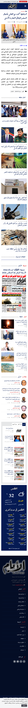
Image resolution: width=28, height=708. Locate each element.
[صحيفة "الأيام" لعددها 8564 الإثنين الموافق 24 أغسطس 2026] (19, 475)
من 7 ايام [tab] (20, 424)
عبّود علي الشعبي (16, 408)
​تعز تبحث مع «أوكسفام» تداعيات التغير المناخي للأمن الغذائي (15, 173)
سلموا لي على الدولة (9, 428)
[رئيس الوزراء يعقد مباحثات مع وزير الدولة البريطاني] (7, 335)
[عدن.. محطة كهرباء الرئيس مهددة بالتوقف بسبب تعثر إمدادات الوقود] (7, 367)
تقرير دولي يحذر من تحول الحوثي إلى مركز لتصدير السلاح (15, 224)
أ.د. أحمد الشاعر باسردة (15, 392)
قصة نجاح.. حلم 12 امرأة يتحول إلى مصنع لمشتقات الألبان (15, 199)
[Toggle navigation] (25, 6)
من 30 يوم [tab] (15, 424)
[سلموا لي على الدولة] (19, 431)
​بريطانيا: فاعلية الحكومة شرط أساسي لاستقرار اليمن (21, 343)
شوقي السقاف (17, 401)
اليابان (12, 91)
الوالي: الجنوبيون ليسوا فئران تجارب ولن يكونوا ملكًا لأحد (9, 437)
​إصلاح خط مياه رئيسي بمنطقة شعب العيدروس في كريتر (16, 250)
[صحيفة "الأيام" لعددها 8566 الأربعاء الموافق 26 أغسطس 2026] (14, 293)
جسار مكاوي (17, 382)
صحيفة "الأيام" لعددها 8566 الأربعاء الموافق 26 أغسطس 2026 (14, 271)
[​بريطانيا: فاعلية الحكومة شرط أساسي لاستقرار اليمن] (7, 346)
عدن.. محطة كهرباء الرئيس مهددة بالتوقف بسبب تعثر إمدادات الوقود (21, 366)
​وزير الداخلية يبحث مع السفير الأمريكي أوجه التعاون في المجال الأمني (14, 147)
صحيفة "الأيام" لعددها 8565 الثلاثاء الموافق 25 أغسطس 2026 (8, 460)
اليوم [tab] (24, 424)
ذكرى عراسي (17, 415)
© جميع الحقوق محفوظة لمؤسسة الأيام (17, 697)
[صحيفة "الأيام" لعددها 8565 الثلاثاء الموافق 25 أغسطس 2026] (19, 463)
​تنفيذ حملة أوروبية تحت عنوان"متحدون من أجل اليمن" (14, 122)
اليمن (23, 91)
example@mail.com (19, 585)
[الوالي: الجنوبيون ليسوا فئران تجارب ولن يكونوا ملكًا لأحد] (19, 438)
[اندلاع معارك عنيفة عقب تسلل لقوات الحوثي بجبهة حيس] (7, 357)
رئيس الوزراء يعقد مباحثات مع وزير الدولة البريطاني (21, 332)
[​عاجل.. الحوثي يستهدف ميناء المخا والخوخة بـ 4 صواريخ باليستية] (7, 324)
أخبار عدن (23, 11)
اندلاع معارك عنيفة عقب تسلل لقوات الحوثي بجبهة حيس (21, 355)
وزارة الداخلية (18, 91)
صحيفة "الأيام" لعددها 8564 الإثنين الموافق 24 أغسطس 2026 (8, 472)
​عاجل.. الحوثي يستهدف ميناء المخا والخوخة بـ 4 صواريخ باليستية (21, 322)
